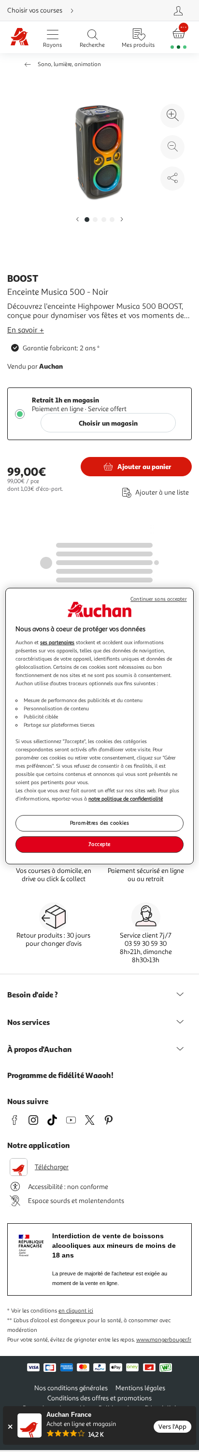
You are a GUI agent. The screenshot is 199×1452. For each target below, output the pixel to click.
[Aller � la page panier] (178, 37)
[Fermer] (10, 1427)
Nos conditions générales (71, 1388)
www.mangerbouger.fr (163, 1339)
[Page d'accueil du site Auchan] (20, 37)
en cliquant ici (75, 1310)
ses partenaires (57, 642)
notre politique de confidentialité (125, 798)
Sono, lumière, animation (69, 64)
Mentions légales (140, 1388)
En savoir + (25, 330)
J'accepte (99, 844)
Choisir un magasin (108, 423)
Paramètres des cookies (99, 823)
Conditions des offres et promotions (99, 1398)
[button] (77, 220)
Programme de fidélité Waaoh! (60, 1075)
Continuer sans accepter (158, 599)
